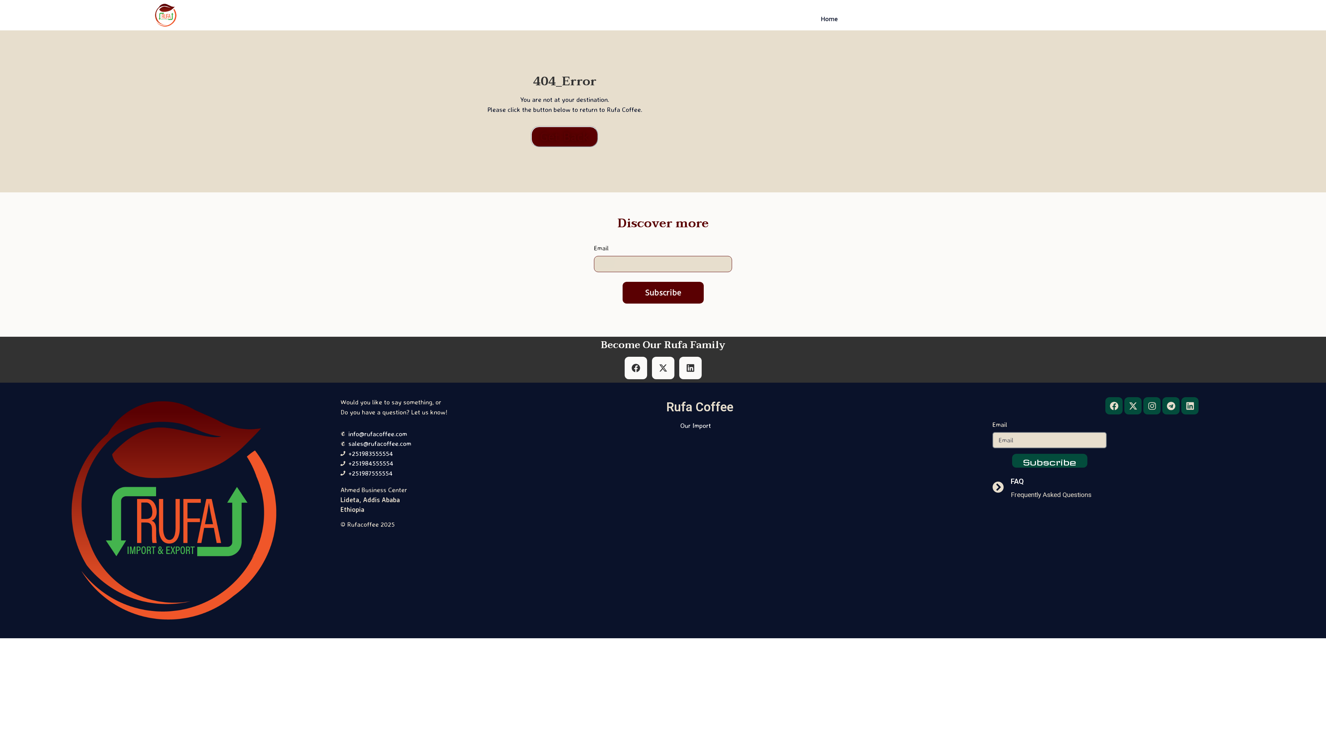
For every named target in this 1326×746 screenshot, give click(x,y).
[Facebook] (1114, 405)
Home (829, 19)
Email (601, 248)
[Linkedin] (1190, 405)
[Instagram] (1152, 405)
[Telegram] (1171, 405)
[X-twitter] (1133, 405)
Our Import (695, 425)
